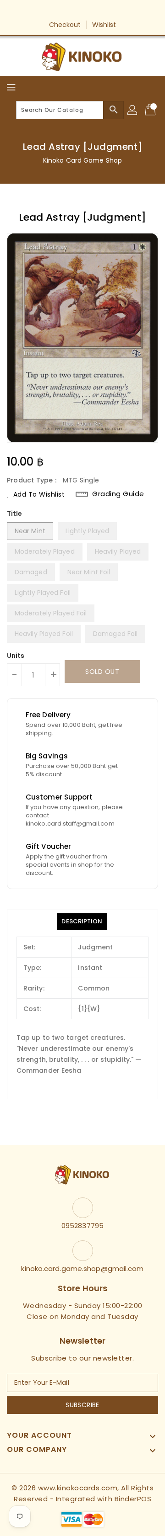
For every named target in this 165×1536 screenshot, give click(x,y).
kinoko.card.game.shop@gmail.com (82, 1268)
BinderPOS (133, 1499)
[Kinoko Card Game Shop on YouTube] (91, 10)
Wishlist (104, 24)
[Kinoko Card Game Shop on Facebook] (56, 10)
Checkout (65, 24)
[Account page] (133, 110)
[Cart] (151, 110)
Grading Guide (118, 493)
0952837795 (82, 1225)
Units (16, 655)
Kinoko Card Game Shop (82, 160)
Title (14, 513)
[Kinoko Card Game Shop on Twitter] (74, 10)
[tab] (82, 921)
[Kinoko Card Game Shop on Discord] (109, 10)
